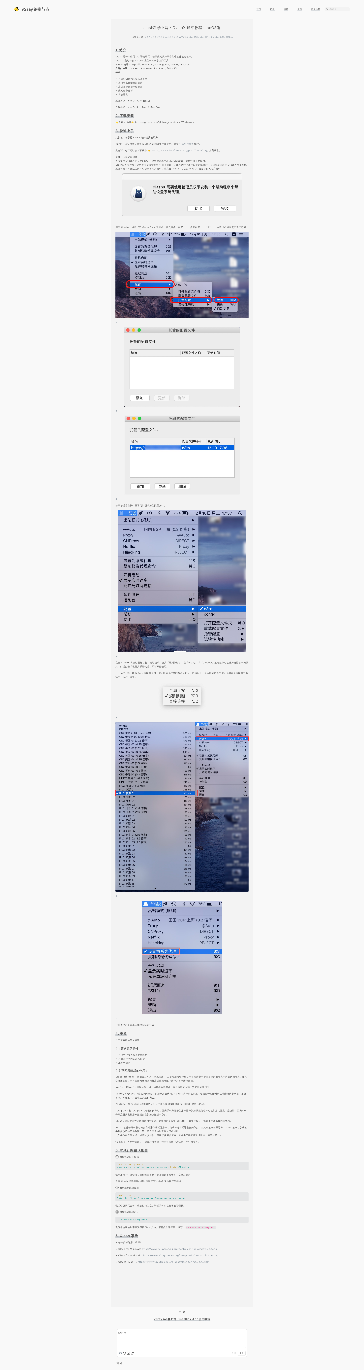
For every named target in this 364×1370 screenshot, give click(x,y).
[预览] (132, 1353)
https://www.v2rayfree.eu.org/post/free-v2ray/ (180, 150)
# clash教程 (218, 37)
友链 (299, 9)
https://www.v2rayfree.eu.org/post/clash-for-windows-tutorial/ (180, 1249)
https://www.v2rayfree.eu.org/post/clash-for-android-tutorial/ (181, 1255)
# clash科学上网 (205, 37)
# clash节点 (168, 37)
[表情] (124, 1353)
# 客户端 (149, 37)
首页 (259, 9)
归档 (272, 9)
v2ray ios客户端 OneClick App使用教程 (182, 1319)
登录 (241, 1353)
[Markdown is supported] (120, 1353)
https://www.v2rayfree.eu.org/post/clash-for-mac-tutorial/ (173, 1261)
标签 (286, 9)
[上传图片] (128, 1353)
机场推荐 (315, 9)
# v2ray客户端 (180, 37)
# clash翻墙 (192, 37)
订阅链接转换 (186, 143)
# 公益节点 (158, 37)
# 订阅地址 (229, 37)
